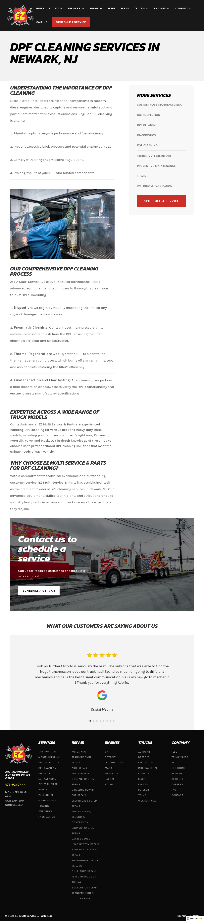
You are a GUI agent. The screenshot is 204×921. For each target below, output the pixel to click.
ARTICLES (177, 779)
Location (55, 8)
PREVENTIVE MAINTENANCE (157, 166)
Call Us (41, 22)
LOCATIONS (179, 768)
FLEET (175, 751)
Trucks (139, 8)
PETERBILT (144, 789)
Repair (94, 8)
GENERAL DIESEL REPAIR (154, 155)
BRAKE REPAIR (80, 773)
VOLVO (109, 784)
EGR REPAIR (79, 795)
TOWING (143, 176)
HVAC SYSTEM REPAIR (85, 844)
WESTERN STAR (147, 800)
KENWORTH (145, 773)
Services (74, 8)
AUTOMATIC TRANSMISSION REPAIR (81, 757)
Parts (125, 8)
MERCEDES (112, 773)
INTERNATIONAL (114, 762)
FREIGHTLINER (147, 762)
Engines (160, 8)
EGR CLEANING (147, 145)
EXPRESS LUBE (81, 838)
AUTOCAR (144, 751)
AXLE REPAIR (79, 768)
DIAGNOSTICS (147, 135)
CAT (107, 751)
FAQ (174, 789)
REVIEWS (177, 773)
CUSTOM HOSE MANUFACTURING (159, 104)
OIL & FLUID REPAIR (84, 871)
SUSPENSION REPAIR (85, 887)
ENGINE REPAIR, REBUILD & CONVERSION (81, 817)
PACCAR (110, 779)
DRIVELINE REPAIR (83, 789)
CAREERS (177, 784)
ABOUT (176, 762)
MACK (108, 768)
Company (181, 8)
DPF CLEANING (147, 125)
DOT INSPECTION (149, 115)
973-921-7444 (15, 784)
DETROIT (110, 757)
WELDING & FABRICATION (154, 186)
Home (40, 8)
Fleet (111, 8)
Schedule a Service (71, 22)
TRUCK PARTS (180, 757)
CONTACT (177, 795)
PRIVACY (181, 916)
